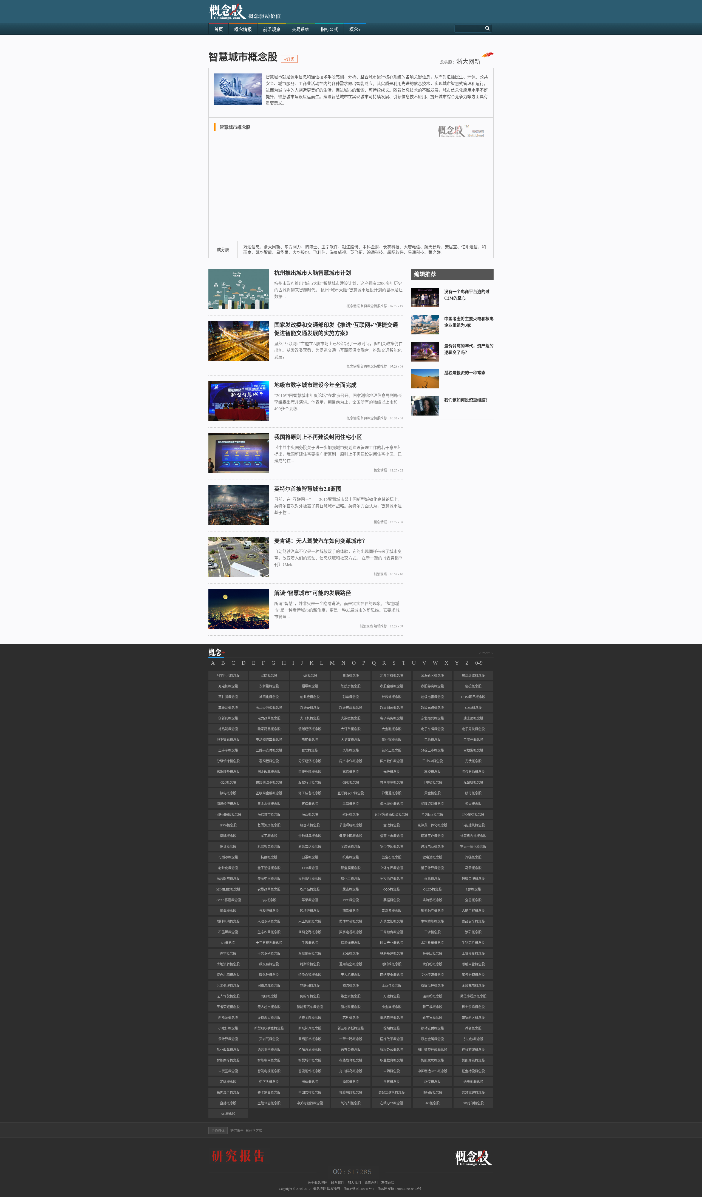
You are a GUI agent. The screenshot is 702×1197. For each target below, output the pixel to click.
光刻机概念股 (473, 782)
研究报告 (237, 1130)
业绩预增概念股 (309, 1039)
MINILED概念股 (228, 889)
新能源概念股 (228, 1017)
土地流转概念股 (228, 964)
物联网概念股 (310, 985)
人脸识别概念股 (269, 921)
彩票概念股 (350, 697)
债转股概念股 (432, 1092)
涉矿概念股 (473, 932)
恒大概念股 (473, 803)
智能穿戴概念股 (473, 1060)
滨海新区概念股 (432, 675)
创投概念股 (473, 686)
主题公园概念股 (269, 1103)
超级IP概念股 (310, 707)
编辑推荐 (380, 626)
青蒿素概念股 (391, 910)
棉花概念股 (432, 878)
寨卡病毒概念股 (269, 1092)
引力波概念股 (473, 1039)
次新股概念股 (269, 686)
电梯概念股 (310, 739)
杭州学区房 (254, 1130)
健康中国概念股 (350, 836)
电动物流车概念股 (269, 739)
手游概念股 (310, 942)
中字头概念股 (269, 1081)
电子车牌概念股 (432, 729)
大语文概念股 (351, 739)
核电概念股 (228, 793)
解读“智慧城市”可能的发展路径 (312, 593)
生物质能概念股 (432, 921)
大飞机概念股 (310, 718)
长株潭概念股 (391, 697)
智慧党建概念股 (473, 1092)
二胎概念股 (432, 739)
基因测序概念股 (269, 825)
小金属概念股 (391, 1007)
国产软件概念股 (391, 761)
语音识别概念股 (269, 1049)
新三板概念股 (432, 1007)
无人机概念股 (351, 975)
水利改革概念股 (432, 942)
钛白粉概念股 (432, 964)
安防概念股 (269, 675)
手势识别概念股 (269, 953)
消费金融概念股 (309, 1017)
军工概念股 (269, 836)
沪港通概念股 (391, 793)
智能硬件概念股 (309, 1071)
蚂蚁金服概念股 (473, 878)
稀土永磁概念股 (473, 1007)
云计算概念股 (228, 1039)
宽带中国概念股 (391, 846)
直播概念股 (228, 1103)
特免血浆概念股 (309, 975)
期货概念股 (350, 910)
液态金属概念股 (432, 1039)
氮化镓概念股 (391, 739)
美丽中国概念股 (269, 878)
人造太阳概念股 (391, 921)
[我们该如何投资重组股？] (425, 414)
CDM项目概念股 (473, 697)
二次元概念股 (473, 739)
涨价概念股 (310, 1081)
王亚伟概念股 (391, 985)
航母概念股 (473, 793)
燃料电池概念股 (228, 921)
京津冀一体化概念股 (432, 825)
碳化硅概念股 (269, 975)
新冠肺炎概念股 (309, 1028)
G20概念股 (228, 782)
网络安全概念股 (391, 975)
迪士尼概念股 (473, 718)
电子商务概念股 (391, 718)
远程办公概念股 (391, 1049)
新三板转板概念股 (351, 1028)
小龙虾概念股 (228, 1028)
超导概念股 (310, 686)
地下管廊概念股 (228, 739)
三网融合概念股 (391, 932)
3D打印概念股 (473, 1103)
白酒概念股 (350, 675)
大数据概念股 (351, 718)
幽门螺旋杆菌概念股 (432, 1049)
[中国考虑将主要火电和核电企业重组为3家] (425, 333)
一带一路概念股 (350, 1039)
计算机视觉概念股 (473, 836)
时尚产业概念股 (391, 942)
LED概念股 (310, 868)
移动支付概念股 (432, 1028)
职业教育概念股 (391, 1060)
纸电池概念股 (473, 1081)
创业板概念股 (310, 697)
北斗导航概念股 (391, 675)
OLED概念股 (432, 889)
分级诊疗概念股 (228, 761)
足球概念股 (228, 1081)
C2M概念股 (473, 707)
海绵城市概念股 (269, 814)
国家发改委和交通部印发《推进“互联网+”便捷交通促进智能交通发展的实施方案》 (336, 329)
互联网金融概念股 (269, 793)
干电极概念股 (432, 782)
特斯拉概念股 (310, 964)
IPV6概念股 (228, 825)
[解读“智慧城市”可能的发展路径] (238, 627)
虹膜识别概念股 (432, 803)
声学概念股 (228, 953)
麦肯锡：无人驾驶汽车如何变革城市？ (320, 541)
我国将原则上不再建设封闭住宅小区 (318, 437)
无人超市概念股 (269, 1007)
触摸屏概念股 (351, 686)
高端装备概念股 (228, 771)
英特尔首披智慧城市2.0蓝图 (307, 489)
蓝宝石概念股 (391, 857)
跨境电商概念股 (432, 846)
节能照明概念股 (350, 825)
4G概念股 (433, 1103)
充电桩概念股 (228, 686)
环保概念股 (310, 803)
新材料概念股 (351, 1007)
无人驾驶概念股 (228, 996)
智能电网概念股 (269, 1060)
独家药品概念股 (269, 729)
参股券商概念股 (432, 686)
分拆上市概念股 (432, 750)
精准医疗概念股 (432, 836)
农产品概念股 (310, 889)
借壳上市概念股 (391, 836)
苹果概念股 (310, 900)
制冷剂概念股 (351, 1103)
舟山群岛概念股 (350, 1071)
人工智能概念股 (309, 921)
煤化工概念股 (351, 878)
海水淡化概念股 (391, 803)
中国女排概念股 (309, 1092)
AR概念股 (310, 675)
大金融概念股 (391, 729)
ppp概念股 (269, 900)
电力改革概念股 (269, 718)
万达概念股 (391, 996)
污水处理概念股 (228, 985)
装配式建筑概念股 (391, 1092)
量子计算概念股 (432, 868)
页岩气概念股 (269, 1039)
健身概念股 (228, 846)
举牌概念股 (228, 836)
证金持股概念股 (473, 1071)
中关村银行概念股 (310, 1103)
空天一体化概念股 (473, 846)
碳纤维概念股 (391, 964)
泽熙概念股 (350, 1081)
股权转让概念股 (309, 782)
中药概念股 (391, 1071)
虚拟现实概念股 (269, 1017)
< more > (486, 652)
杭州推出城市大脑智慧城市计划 (312, 273)
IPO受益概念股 (473, 814)
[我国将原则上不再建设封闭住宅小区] (238, 472)
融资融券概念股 (432, 910)
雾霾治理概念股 (432, 985)
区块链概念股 (310, 910)
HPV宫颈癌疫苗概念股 (391, 814)
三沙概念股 (432, 932)
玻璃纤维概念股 (473, 675)
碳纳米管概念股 (473, 964)
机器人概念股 (310, 825)
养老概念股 (473, 1028)
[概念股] (245, 21)
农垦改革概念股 (269, 889)
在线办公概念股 (391, 1103)
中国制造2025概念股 (432, 1071)
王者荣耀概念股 (228, 1007)
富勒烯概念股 (473, 750)
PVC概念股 (351, 900)
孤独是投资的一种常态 (464, 372)
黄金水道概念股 (269, 803)
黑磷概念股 (350, 803)
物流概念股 (350, 985)
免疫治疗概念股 (391, 878)
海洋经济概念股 (228, 803)
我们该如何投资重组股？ (466, 400)
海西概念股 (310, 814)
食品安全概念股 (473, 921)
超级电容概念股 (432, 697)
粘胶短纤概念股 (350, 1092)
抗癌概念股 (269, 857)
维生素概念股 (351, 996)
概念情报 (353, 306)
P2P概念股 (473, 889)
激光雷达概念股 (309, 846)
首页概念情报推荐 (374, 306)
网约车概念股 (310, 996)
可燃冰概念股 (228, 857)
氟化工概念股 (391, 750)
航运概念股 (350, 814)
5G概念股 (228, 1113)
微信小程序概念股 (473, 996)
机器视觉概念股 (269, 846)
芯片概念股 (350, 1017)
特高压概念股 (432, 953)
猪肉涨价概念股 (228, 1092)
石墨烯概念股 (228, 932)
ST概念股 (228, 942)
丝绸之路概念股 (309, 932)
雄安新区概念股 (473, 1017)
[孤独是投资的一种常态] (425, 387)
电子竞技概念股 (473, 729)
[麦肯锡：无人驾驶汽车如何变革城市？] (238, 575)
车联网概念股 (228, 707)
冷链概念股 (473, 857)
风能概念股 (350, 750)
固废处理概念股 (309, 771)
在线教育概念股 (350, 1060)
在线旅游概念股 (473, 1049)
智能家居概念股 (432, 1060)
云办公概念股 (351, 1049)
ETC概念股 (310, 750)
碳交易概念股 (269, 964)
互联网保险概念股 (228, 814)
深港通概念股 (351, 942)
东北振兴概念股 (432, 718)
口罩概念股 (310, 857)
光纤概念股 (391, 771)
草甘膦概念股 (228, 697)
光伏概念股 (473, 761)
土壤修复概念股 (473, 953)
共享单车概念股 (391, 782)
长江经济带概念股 (269, 707)
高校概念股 (432, 771)
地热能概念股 (228, 729)
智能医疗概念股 (228, 1060)
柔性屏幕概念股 (350, 921)
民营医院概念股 (228, 878)
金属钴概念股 (351, 846)
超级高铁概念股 (432, 707)
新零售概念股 (432, 1017)
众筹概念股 (391, 1081)
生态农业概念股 (269, 932)
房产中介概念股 (350, 761)
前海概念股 (228, 910)
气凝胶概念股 (269, 910)
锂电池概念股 (432, 857)
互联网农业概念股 (351, 793)
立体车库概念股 (391, 868)
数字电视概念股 (350, 932)
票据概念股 (391, 900)
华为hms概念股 (432, 814)
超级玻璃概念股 (350, 707)
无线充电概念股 (473, 985)
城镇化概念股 (269, 697)
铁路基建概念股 (391, 953)
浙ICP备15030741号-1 (359, 1188)
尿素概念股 (350, 889)
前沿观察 (380, 574)
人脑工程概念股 (473, 910)
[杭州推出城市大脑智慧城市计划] (238, 307)
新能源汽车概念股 (310, 1007)
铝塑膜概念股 (351, 868)
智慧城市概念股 (309, 1060)
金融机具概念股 (309, 836)
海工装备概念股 (309, 793)
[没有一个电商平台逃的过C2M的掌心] (425, 306)
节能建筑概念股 (473, 825)
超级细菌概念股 (391, 707)
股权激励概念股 (473, 771)
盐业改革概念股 (228, 1049)
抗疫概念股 (350, 857)
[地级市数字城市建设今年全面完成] (238, 419)
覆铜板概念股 (269, 761)
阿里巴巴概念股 (228, 675)
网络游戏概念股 (269, 985)
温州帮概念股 (432, 996)
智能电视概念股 (269, 1071)
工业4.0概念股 (432, 761)
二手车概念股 (228, 750)
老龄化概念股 (228, 868)
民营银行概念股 (309, 878)
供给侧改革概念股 (269, 782)
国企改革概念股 (269, 771)
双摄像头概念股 (309, 953)
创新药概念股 (228, 718)
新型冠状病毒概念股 (269, 1028)
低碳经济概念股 (309, 729)
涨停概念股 (432, 1081)
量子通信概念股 (269, 868)
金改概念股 (391, 825)
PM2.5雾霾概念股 (228, 900)
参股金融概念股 (391, 686)
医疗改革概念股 (391, 1039)
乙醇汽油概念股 (309, 1049)
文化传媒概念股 (432, 975)
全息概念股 (473, 900)
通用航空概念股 (350, 964)
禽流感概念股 (432, 900)
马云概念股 (473, 868)
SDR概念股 (350, 953)
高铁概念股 (350, 771)
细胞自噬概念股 (391, 1017)
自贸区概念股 (228, 1071)
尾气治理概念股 (473, 975)
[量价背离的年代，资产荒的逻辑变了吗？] (425, 360)
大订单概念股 (351, 729)
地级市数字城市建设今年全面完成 (315, 385)
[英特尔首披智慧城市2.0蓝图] (238, 523)
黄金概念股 (432, 793)
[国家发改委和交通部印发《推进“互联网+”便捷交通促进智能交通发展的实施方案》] (238, 359)
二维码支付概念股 (269, 750)
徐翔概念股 (391, 1028)
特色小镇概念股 (228, 975)
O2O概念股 (391, 889)
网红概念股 (269, 996)
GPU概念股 (350, 782)
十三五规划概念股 (269, 942)
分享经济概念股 (309, 761)
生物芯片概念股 (473, 942)
